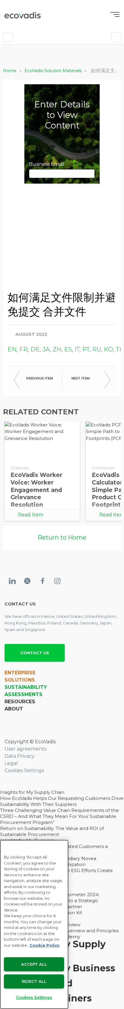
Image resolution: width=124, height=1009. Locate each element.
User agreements (25, 749)
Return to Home (62, 537)
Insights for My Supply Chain (32, 792)
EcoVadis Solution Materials (53, 70)
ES (68, 349)
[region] (34, 924)
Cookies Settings (24, 770)
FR (23, 349)
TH (120, 349)
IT (77, 349)
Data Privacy (20, 756)
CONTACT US (34, 652)
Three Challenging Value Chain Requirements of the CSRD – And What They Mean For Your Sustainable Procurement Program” (59, 816)
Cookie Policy (44, 945)
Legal (11, 763)
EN (12, 349)
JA (46, 349)
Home (10, 70)
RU (96, 349)
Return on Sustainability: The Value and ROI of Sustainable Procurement (52, 831)
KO (108, 349)
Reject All (34, 981)
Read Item (30, 515)
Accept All (34, 964)
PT (85, 349)
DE (35, 349)
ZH (57, 349)
